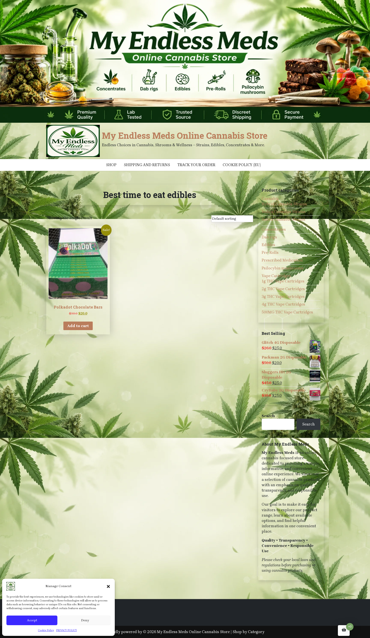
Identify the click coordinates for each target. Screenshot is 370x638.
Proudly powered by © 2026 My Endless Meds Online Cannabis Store (168, 631)
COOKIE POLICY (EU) (242, 164)
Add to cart (78, 325)
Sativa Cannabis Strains (283, 219)
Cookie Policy (46, 630)
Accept (32, 620)
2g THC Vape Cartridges (283, 289)
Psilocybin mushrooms (282, 268)
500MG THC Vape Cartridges (287, 312)
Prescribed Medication (282, 260)
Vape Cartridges (276, 275)
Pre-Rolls (270, 252)
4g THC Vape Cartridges (283, 304)
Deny (85, 620)
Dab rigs (269, 237)
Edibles (268, 244)
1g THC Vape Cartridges (283, 281)
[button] (108, 586)
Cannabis (270, 198)
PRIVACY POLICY (66, 630)
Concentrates (274, 229)
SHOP (111, 164)
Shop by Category (248, 631)
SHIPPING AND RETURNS (147, 164)
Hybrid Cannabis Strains (284, 204)
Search (268, 416)
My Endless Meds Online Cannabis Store (184, 135)
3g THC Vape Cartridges (283, 296)
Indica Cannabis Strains (284, 211)
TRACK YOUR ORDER (196, 164)
